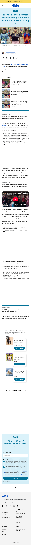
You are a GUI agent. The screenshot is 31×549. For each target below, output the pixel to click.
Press (17, 520)
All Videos (4, 534)
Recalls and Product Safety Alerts (20, 529)
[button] (2, 5)
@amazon (16, 273)
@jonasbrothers (21, 227)
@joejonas (23, 135)
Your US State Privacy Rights (21, 510)
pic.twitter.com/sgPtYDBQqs (14, 141)
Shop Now (19, 348)
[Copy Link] (17, 58)
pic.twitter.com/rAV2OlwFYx (10, 228)
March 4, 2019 (25, 278)
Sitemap (18, 526)
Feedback (18, 522)
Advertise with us (6, 524)
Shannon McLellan (10, 52)
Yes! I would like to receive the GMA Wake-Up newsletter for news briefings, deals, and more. (16, 467)
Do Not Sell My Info (6, 517)
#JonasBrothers (23, 138)
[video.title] (15, 35)
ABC (3, 531)
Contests (4, 509)
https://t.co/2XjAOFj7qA (9, 276)
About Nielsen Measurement (19, 516)
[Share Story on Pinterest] (10, 58)
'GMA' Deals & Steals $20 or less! (14, 1)
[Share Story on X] (7, 58)
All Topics (4, 537)
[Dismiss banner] (29, 1)
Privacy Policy (6, 474)
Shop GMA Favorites (13, 330)
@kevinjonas (6, 136)
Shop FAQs (4, 526)
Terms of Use (5, 512)
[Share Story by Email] (13, 58)
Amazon (4, 125)
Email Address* (7, 452)
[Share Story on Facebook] (3, 58)
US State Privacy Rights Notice (19, 474)
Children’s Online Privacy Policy (7, 520)
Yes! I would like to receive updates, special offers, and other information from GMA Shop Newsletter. (16, 463)
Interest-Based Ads (20, 513)
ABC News (4, 529)
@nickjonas (15, 135)
